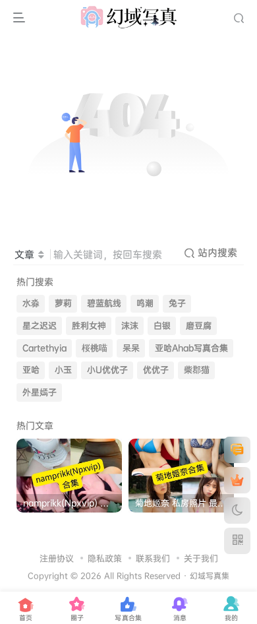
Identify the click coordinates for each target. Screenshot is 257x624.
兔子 (177, 303)
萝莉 (63, 303)
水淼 (31, 303)
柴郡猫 (197, 369)
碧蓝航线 (104, 303)
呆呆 (131, 348)
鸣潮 (145, 303)
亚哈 (31, 369)
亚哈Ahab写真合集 (191, 348)
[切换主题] (237, 510)
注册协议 (57, 558)
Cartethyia (44, 348)
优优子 (156, 369)
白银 (162, 325)
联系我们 (153, 558)
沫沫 (129, 325)
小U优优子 (107, 369)
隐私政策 (105, 558)
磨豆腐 (199, 325)
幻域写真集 (209, 576)
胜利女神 (89, 325)
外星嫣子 (39, 392)
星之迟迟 (39, 325)
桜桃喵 (94, 348)
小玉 (63, 369)
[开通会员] (237, 480)
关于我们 (201, 558)
